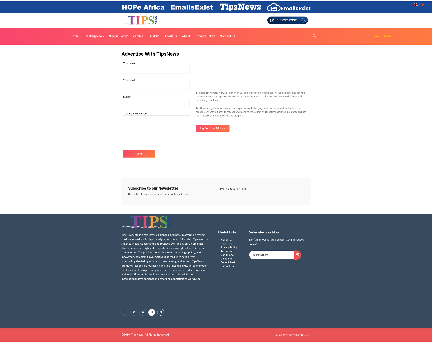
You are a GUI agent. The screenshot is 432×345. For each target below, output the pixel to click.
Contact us (227, 36)
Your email (129, 80)
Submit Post (228, 262)
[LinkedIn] (142, 312)
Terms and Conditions (227, 253)
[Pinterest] (160, 312)
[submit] (297, 255)
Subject (127, 97)
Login (376, 36)
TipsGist (153, 36)
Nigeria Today (118, 36)
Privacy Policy (205, 36)
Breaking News (94, 36)
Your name (129, 63)
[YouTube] (151, 312)
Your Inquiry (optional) (135, 113)
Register (388, 36)
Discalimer (227, 258)
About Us (171, 36)
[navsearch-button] (312, 36)
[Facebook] (125, 312)
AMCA (186, 36)
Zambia (138, 36)
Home (75, 36)
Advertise (226, 243)
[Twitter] (133, 312)
